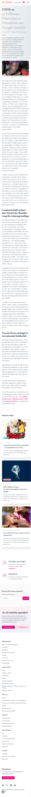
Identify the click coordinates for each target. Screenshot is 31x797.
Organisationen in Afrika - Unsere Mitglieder (14, 700)
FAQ (3, 733)
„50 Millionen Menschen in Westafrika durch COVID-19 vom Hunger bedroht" (15, 399)
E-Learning (5, 658)
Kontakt (4, 705)
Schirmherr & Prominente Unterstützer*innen (14, 703)
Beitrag (14, 32)
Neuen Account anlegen (8, 756)
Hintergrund (21, 32)
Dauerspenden (6, 721)
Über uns (22, 627)
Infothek (4, 655)
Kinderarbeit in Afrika (7, 683)
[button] (3, 792)
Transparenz (5, 675)
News (4, 35)
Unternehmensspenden (8, 723)
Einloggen (4, 753)
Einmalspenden (6, 718)
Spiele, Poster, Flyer (7, 660)
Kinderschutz (5, 741)
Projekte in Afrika (6, 673)
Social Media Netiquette (8, 738)
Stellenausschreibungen (8, 711)
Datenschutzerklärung (8, 744)
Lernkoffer (5, 647)
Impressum (5, 746)
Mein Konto (5, 759)
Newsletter (5, 736)
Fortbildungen (5, 663)
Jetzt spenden (8, 627)
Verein (3, 697)
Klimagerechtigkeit (7, 681)
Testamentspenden (7, 726)
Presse (4, 678)
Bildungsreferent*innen (8, 652)
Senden (15, 428)
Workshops (5, 650)
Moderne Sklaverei (7, 690)
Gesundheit (17, 530)
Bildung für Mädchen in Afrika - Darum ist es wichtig (14, 687)
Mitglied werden (6, 708)
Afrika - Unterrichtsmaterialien (10, 644)
